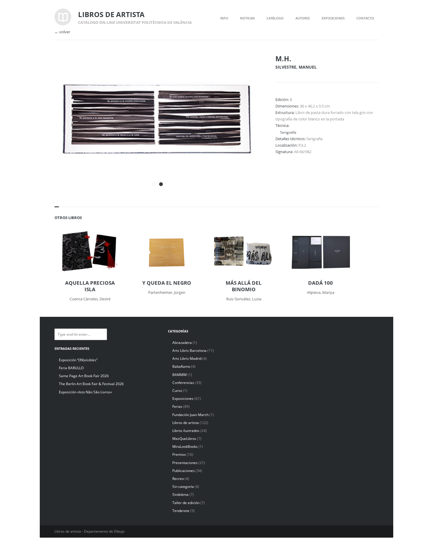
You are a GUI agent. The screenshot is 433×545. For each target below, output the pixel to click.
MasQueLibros (184, 438)
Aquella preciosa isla (90, 286)
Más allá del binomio (244, 286)
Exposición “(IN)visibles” (78, 359)
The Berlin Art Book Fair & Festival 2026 (91, 383)
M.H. (283, 58)
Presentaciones (185, 462)
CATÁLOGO (275, 18)
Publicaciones (183, 470)
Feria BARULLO (71, 367)
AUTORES (302, 18)
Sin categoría (183, 486)
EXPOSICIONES (333, 18)
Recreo (178, 478)
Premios (179, 454)
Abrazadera (182, 342)
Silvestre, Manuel (296, 67)
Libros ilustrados (185, 430)
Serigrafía (288, 132)
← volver (62, 32)
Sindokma (180, 494)
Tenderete (180, 510)
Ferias (177, 406)
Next (248, 67)
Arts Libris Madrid (186, 358)
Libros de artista (185, 422)
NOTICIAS (247, 18)
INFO (224, 18)
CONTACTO (365, 18)
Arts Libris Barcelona (189, 350)
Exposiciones (183, 398)
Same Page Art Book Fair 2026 (84, 375)
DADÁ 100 (320, 283)
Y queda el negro (166, 283)
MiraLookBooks (185, 446)
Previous (238, 67)
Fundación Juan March (190, 414)
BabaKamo (181, 366)
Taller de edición (185, 502)
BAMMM (179, 374)
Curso (177, 390)
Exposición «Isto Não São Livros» (85, 392)
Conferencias (183, 382)
